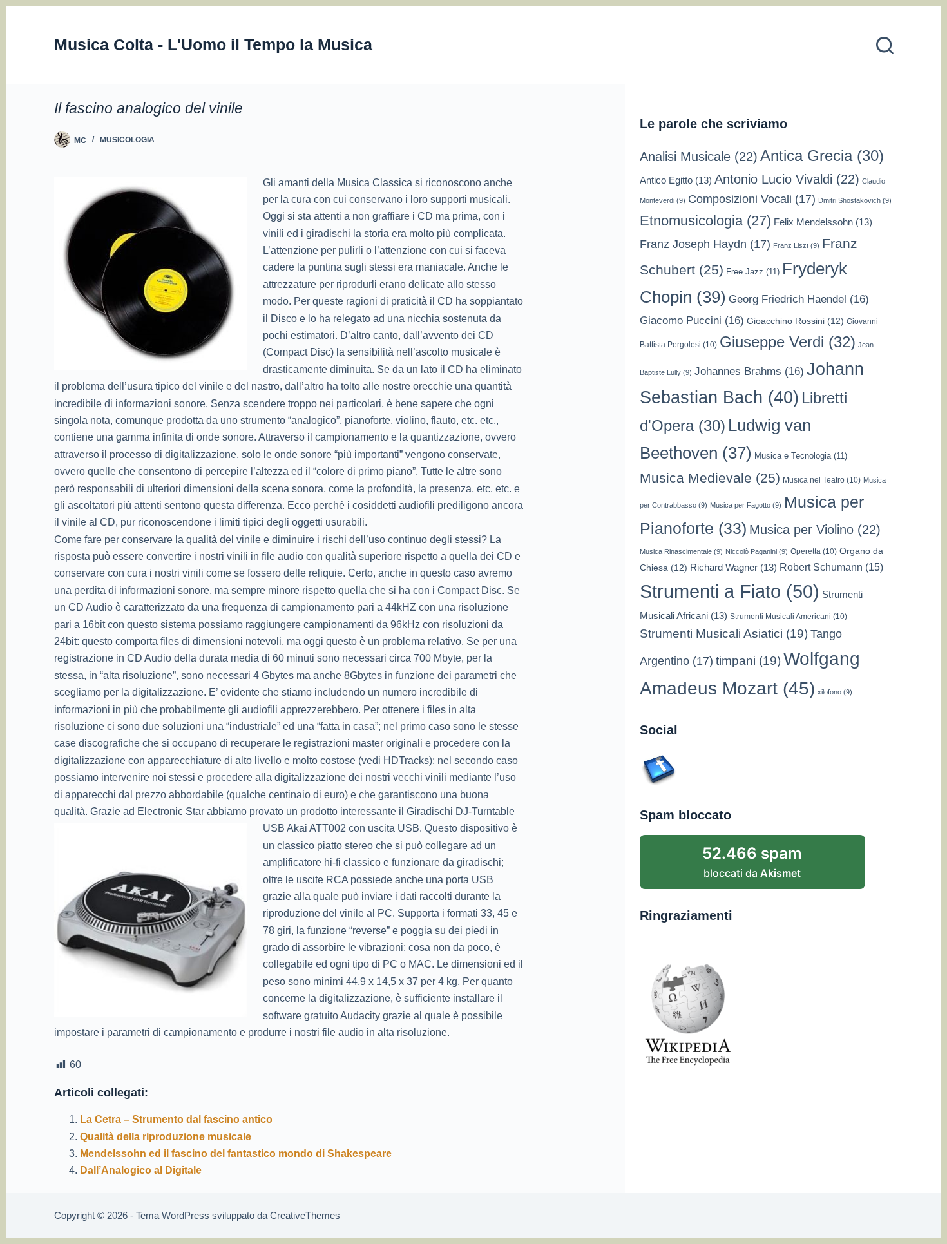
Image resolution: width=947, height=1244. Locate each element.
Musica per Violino (815, 529)
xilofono (835, 692)
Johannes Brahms (749, 371)
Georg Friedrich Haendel (799, 299)
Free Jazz (753, 271)
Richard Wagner (733, 567)
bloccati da (752, 861)
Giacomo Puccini (692, 320)
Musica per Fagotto (745, 505)
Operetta (813, 551)
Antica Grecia (822, 156)
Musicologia (127, 139)
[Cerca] (885, 45)
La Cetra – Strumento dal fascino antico (176, 1119)
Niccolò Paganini (756, 551)
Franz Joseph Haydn (705, 244)
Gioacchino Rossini (795, 321)
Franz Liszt (796, 245)
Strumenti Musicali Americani (788, 616)
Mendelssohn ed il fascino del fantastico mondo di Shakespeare (236, 1153)
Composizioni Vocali (752, 199)
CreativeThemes (305, 1215)
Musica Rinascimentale (681, 551)
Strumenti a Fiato (729, 591)
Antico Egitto (676, 180)
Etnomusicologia (705, 221)
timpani (748, 660)
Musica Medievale (710, 478)
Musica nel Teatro (822, 479)
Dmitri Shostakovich (855, 200)
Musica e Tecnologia (800, 456)
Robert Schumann (831, 567)
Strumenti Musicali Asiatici (724, 633)
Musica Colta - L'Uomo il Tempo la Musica (213, 44)
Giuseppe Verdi (788, 341)
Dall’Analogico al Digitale (141, 1170)
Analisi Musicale (699, 156)
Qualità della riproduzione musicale (165, 1136)
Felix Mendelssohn (823, 222)
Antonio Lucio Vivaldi (786, 179)
